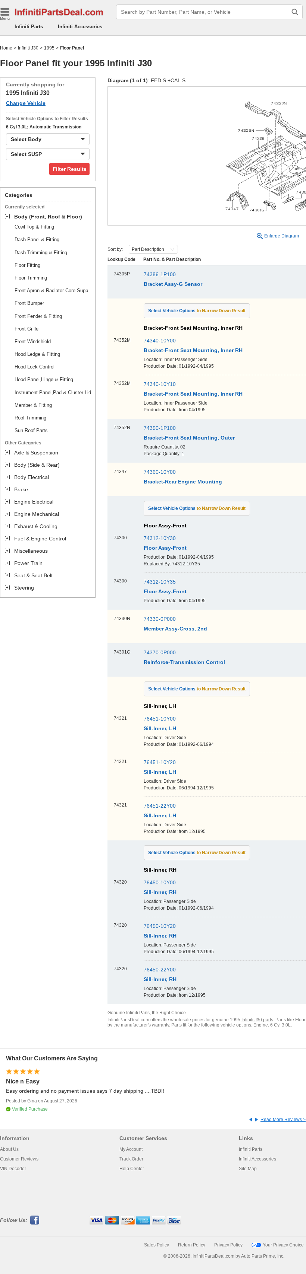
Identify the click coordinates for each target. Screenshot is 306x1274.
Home (6, 48)
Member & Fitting (33, 405)
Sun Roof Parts (31, 430)
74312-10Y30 (160, 538)
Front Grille (26, 329)
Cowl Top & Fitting (34, 227)
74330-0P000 (160, 619)
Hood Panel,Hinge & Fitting (44, 379)
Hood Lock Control (34, 367)
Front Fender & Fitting (38, 316)
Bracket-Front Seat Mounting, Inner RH (193, 350)
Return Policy (191, 1245)
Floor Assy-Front (165, 548)
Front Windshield (33, 341)
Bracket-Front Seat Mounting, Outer (189, 438)
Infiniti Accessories (80, 26)
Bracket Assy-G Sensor (173, 284)
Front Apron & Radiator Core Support (54, 290)
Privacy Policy (228, 1245)
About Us (9, 1149)
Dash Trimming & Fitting (41, 252)
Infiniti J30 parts (257, 1019)
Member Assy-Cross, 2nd (175, 629)
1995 (49, 48)
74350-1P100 (160, 428)
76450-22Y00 (160, 970)
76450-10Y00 (160, 882)
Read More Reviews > (283, 1119)
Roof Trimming (30, 418)
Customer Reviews (19, 1159)
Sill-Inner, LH (160, 728)
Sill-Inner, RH (160, 892)
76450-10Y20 (160, 926)
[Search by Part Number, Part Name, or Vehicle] (294, 11)
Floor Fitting (27, 265)
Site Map (248, 1168)
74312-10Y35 (160, 582)
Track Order (131, 1159)
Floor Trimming (31, 278)
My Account (131, 1149)
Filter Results (70, 169)
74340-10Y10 (160, 384)
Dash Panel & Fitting (37, 239)
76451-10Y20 (160, 762)
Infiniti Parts (29, 26)
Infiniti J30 (28, 48)
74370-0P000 (160, 652)
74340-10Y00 (160, 341)
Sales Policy (156, 1245)
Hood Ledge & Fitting (37, 354)
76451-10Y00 (160, 719)
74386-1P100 (160, 274)
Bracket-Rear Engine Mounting (183, 482)
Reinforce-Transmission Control (184, 662)
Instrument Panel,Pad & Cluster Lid (53, 392)
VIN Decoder (13, 1168)
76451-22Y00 (160, 806)
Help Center (131, 1168)
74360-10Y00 (160, 472)
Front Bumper (29, 303)
